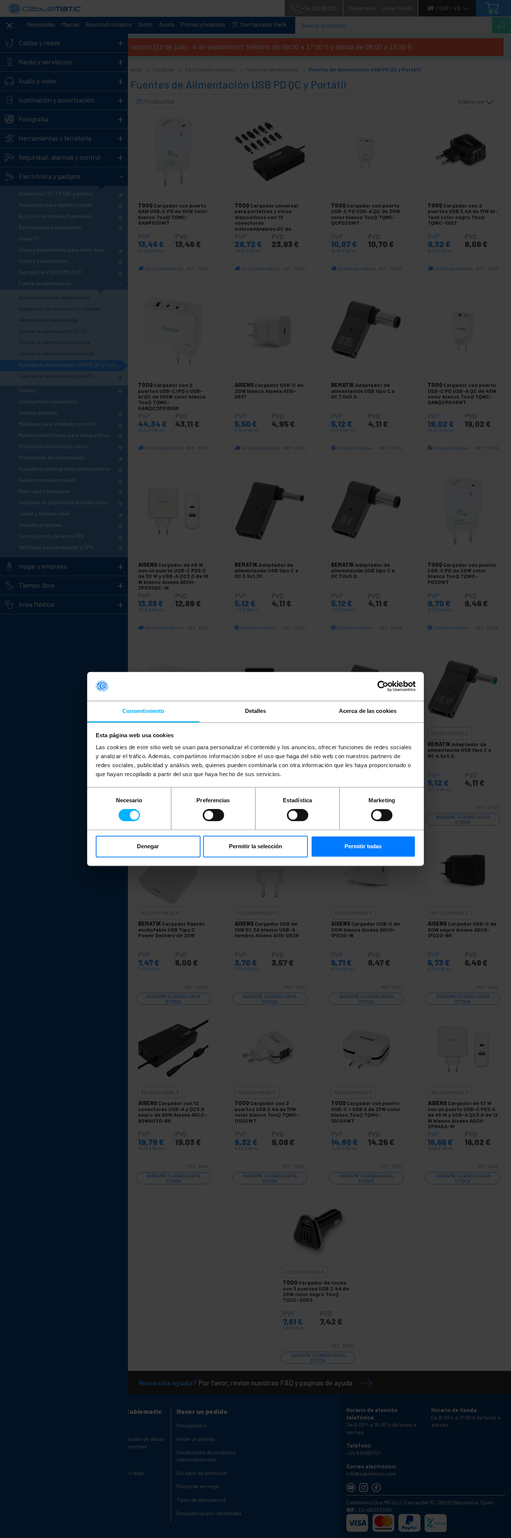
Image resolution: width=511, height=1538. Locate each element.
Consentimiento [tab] (143, 711)
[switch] (213, 815)
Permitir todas (363, 846)
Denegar (148, 846)
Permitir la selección (255, 846)
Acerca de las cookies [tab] (368, 711)
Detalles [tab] (255, 711)
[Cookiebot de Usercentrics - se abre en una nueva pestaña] (383, 686)
